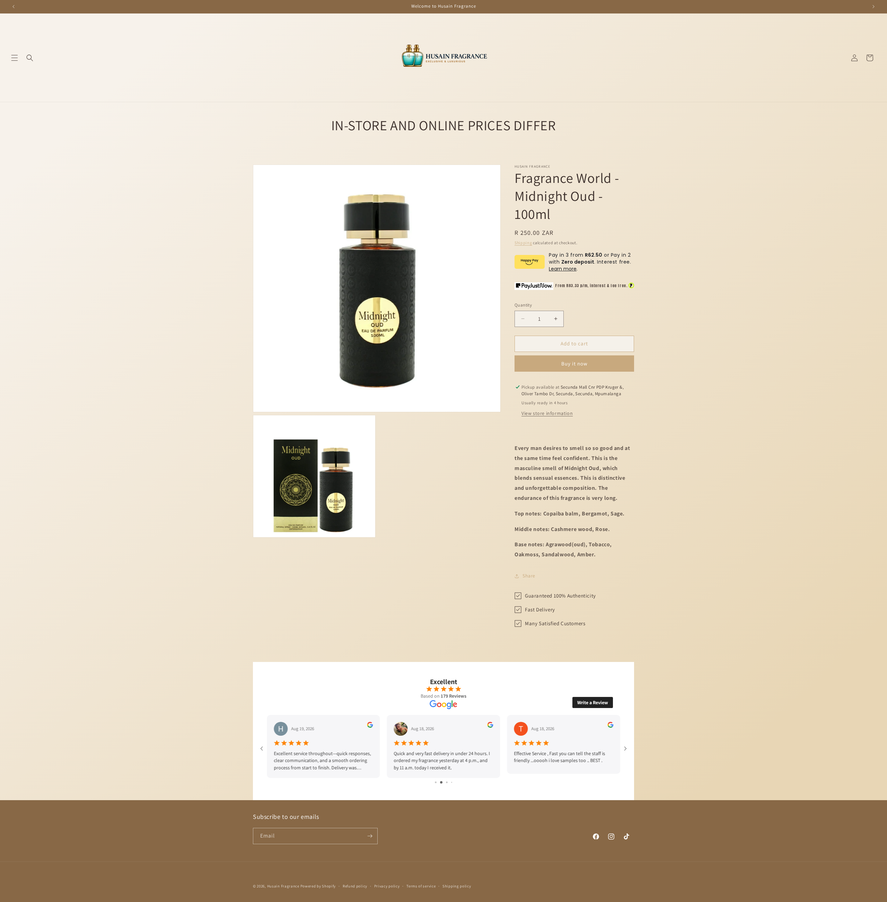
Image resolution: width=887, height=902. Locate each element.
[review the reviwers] (370, 726)
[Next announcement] (873, 6)
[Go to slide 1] (433, 782)
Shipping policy (456, 886)
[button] (14, 57)
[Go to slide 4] (449, 782)
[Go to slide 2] (438, 782)
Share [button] (528, 576)
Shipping (523, 242)
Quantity (523, 305)
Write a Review (592, 702)
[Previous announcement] (13, 6)
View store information (547, 413)
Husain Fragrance (283, 886)
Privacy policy (387, 886)
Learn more (563, 268)
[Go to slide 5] (454, 782)
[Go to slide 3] (443, 782)
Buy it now (574, 363)
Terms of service (421, 886)
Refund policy (355, 886)
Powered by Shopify (318, 886)
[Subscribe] (369, 836)
